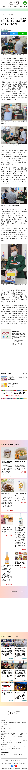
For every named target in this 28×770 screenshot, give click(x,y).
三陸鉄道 (20, 736)
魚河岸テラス (14, 734)
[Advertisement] (14, 360)
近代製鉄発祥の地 (5, 733)
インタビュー (5, 724)
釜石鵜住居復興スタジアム (18, 748)
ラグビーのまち (4, 746)
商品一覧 (3, 754)
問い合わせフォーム (19, 344)
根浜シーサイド (7, 736)
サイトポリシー (20, 760)
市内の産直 (9, 742)
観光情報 (3, 731)
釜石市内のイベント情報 (6, 728)
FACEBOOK (5, 33)
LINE (23, 33)
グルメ (2, 738)
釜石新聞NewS (4, 722)
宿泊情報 (21, 733)
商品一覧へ (14, 591)
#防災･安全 (10, 30)
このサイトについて (8, 760)
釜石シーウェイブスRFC (15, 746)
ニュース (3, 720)
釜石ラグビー (4, 744)
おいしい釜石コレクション (20, 742)
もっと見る (25, 373)
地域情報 (24, 722)
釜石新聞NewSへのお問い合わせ (19, 763)
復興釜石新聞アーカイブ (14, 722)
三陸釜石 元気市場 (5, 752)
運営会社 (14, 760)
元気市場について (19, 754)
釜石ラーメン (17, 740)
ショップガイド (10, 754)
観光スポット (14, 733)
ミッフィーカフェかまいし (6, 740)
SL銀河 (14, 736)
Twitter (14, 33)
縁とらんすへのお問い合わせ (7, 763)
